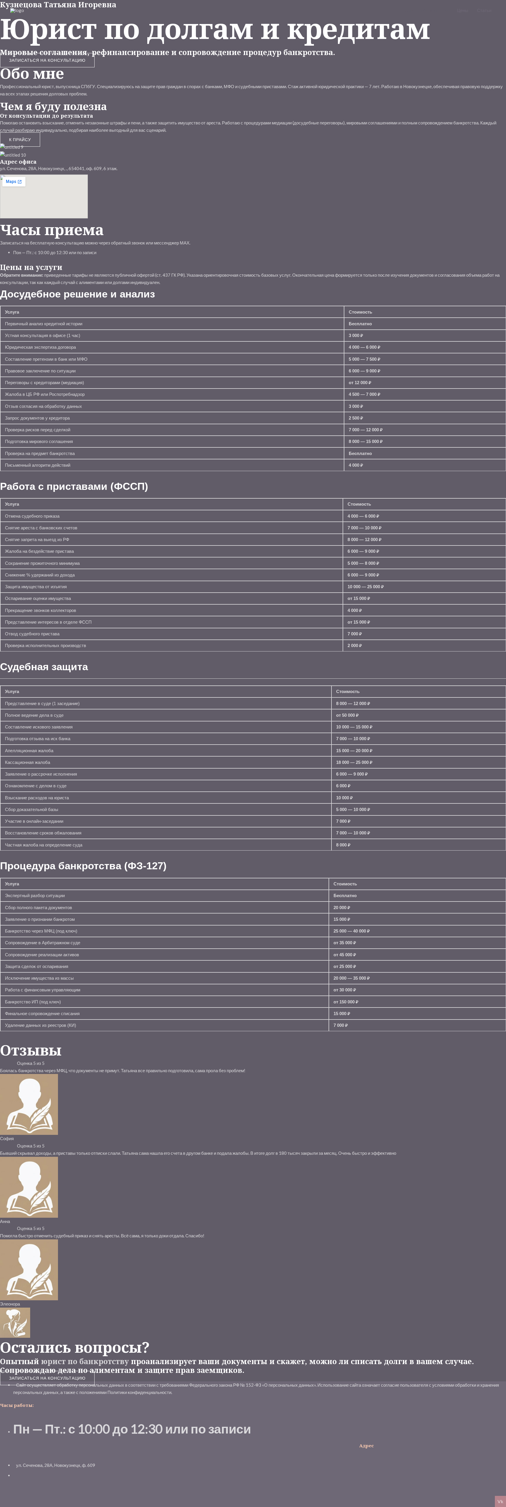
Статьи (484, 10)
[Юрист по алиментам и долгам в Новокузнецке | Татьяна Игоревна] (17, 9)
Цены (462, 10)
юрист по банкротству (426, 10)
